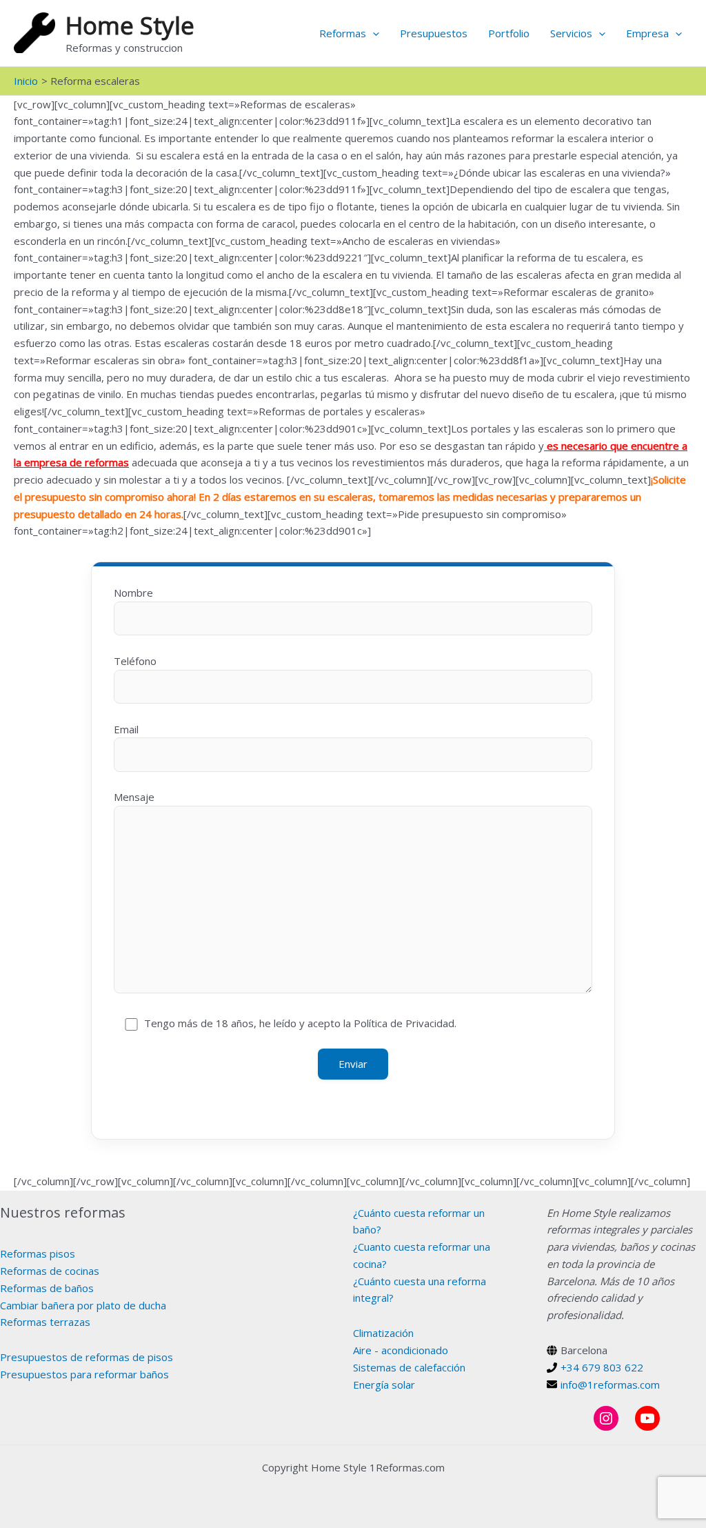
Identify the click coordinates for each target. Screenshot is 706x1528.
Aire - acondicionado (400, 1350)
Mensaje (134, 797)
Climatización (383, 1333)
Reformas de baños (47, 1288)
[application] (372, 33)
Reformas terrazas (45, 1322)
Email (126, 729)
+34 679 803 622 (602, 1367)
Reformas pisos (37, 1253)
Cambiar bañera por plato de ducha (83, 1305)
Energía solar (384, 1384)
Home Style (129, 25)
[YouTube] (647, 1418)
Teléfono (135, 661)
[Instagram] (606, 1418)
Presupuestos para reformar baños (84, 1374)
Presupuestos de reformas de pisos (86, 1357)
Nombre (133, 592)
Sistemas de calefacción (409, 1367)
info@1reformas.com (610, 1384)
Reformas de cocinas (49, 1271)
